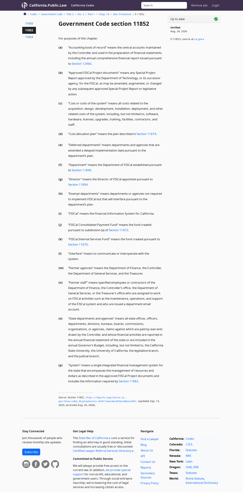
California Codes (82, 5)
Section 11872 (118, 230)
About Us (147, 450)
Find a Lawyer (150, 439)
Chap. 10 (104, 14)
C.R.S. (189, 444)
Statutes (191, 450)
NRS (188, 456)
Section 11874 (146, 134)
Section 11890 (81, 170)
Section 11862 (128, 381)
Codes (33, 14)
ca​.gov (198, 39)
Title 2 (70, 14)
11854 (29, 37)
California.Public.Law (48, 5)
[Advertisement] (194, 102)
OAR (189, 467)
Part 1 (91, 14)
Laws (189, 461)
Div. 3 (81, 14)
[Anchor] (100, 38)
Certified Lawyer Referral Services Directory (102, 451)
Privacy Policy (150, 483)
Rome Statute (195, 478)
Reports (146, 467)
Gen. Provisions (122, 14)
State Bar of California (93, 438)
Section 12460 (81, 64)
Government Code (51, 14)
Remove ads (199, 5)
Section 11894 (78, 184)
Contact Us (148, 462)
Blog (144, 445)
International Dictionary (202, 483)
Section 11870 (78, 244)
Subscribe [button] (31, 452)
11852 (29, 30)
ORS (196, 467)
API (143, 456)
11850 (29, 23)
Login (215, 5)
